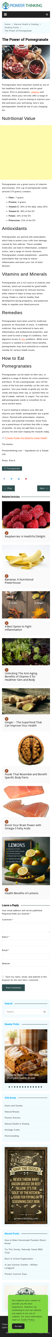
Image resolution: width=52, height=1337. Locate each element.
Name (5, 937)
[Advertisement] (26, 152)
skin (23, 339)
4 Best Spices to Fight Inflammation (18, 628)
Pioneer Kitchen (12, 1118)
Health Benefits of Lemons (21, 893)
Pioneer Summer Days (16, 1274)
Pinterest (26, 478)
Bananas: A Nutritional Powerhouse (19, 581)
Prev (9, 488)
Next (42, 488)
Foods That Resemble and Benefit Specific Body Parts (26, 775)
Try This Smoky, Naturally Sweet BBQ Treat (24, 1251)
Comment (7, 919)
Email (5, 950)
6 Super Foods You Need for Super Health (26, 438)
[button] (9, 1087)
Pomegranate (13, 468)
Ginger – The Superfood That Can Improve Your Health (23, 723)
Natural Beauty (12, 1112)
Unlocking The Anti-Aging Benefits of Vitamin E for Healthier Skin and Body (21, 676)
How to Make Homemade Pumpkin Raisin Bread (23, 1076)
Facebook (4, 478)
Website (6, 963)
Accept (18, 1326)
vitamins (35, 92)
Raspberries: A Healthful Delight (25, 536)
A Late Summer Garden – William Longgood (21, 1266)
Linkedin (19, 478)
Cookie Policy (28, 1320)
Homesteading (12, 1136)
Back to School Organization (19, 1259)
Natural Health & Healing (17, 1124)
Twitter (12, 478)
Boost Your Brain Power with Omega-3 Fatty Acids (23, 826)
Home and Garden (14, 1106)
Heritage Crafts (12, 1130)
